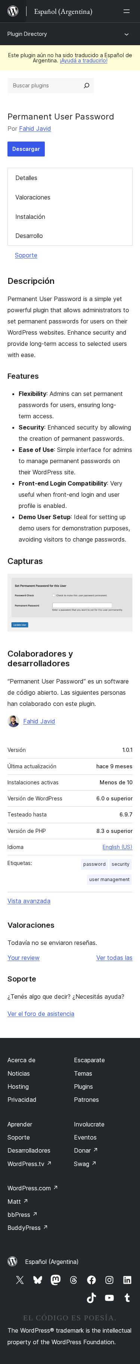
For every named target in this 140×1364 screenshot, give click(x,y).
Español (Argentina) (52, 1261)
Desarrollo (29, 235)
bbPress (22, 1214)
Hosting (18, 1086)
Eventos (85, 1137)
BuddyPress (27, 1227)
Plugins (83, 1086)
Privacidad (22, 1099)
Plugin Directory (27, 34)
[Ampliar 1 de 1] (122, 584)
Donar (86, 1150)
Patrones (86, 1099)
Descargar (26, 149)
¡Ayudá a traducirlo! (84, 60)
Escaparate (89, 1060)
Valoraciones (32, 197)
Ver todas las (114, 957)
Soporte (26, 255)
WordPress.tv (29, 1164)
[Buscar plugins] (86, 85)
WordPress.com (32, 1188)
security (121, 864)
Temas (83, 1073)
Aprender (19, 1124)
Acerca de (21, 1060)
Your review (23, 957)
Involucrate (89, 1124)
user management (109, 879)
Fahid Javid (35, 128)
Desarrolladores (28, 1150)
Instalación (30, 216)
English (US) (118, 847)
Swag (85, 1164)
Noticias (18, 1073)
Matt (17, 1201)
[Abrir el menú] (128, 11)
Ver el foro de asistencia (40, 1013)
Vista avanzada (28, 901)
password (94, 864)
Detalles (26, 178)
